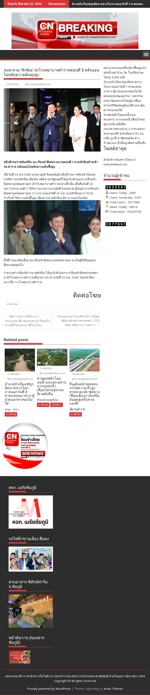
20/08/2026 (78, 374)
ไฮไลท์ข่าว (56, 404)
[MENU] (146, 54)
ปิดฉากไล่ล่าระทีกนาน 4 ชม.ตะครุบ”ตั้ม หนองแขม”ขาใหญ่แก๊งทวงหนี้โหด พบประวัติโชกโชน (27, 320)
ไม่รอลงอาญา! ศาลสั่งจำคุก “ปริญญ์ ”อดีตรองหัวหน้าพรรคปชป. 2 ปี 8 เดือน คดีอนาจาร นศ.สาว (78, 320)
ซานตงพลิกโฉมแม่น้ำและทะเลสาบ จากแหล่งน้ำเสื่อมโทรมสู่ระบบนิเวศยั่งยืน (124, 119)
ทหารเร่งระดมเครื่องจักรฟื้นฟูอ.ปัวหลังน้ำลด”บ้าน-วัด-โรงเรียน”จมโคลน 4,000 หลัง (125, 72)
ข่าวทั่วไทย (12, 304)
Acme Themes (113, 689)
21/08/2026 (13, 374)
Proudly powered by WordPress (49, 689)
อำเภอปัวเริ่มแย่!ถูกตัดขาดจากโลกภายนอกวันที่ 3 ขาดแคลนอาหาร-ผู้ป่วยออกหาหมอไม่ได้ (123, 86)
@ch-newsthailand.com (38, 84)
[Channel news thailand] (75, 48)
